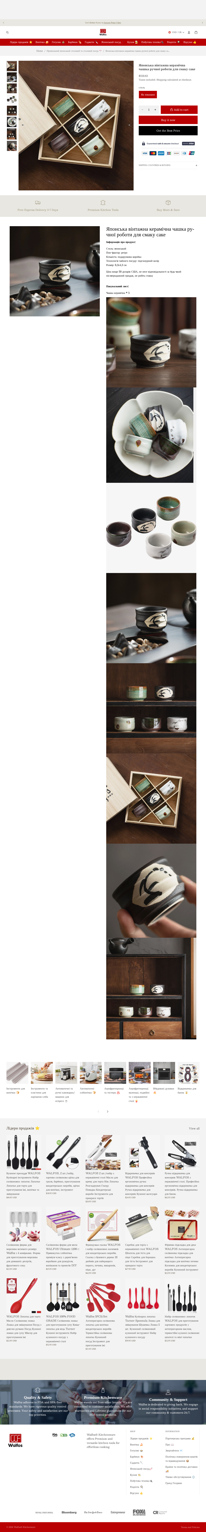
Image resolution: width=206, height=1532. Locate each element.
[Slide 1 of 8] (12, 66)
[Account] (188, 32)
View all (194, 1128)
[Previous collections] (98, 1111)
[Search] (7, 32)
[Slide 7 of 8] (12, 134)
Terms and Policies (190, 1527)
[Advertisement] (103, 9)
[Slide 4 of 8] (12, 99)
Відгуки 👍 (136, 1493)
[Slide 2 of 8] (12, 77)
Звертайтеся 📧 (174, 1450)
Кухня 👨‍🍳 (135, 1475)
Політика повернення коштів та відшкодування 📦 (181, 1458)
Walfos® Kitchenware (24, 1527)
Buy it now (168, 120)
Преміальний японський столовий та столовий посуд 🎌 (74, 51)
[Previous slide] (3, 22)
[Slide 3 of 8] (12, 88)
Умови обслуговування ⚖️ (180, 1477)
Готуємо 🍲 (136, 1450)
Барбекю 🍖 (137, 1456)
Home (39, 51)
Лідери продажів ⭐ (141, 1438)
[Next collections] (107, 1111)
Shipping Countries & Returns (154, 165)
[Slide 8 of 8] (12, 146)
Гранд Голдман (173, 1483)
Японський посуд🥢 (141, 1468)
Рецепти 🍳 (136, 1487)
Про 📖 (169, 1444)
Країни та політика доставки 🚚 (181, 1469)
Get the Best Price (168, 130)
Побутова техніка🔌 (141, 1481)
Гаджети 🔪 (136, 1462)
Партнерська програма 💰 (180, 1438)
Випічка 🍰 (136, 1444)
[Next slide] (202, 22)
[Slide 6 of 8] (12, 122)
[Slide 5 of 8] (12, 111)
